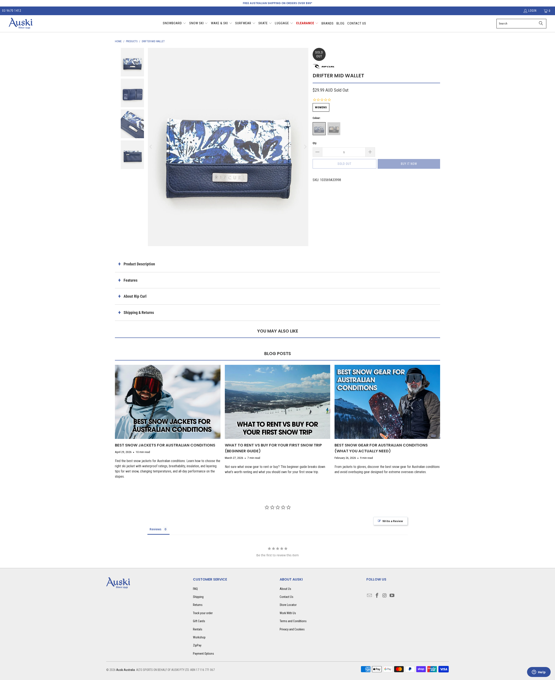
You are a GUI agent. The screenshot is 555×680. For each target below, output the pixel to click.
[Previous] (151, 147)
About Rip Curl (135, 296)
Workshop (199, 637)
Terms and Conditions (293, 621)
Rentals (197, 629)
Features (130, 280)
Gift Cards (199, 621)
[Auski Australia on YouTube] (392, 596)
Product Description (139, 264)
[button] (174, 23)
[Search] (540, 23)
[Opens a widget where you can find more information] (539, 672)
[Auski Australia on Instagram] (384, 596)
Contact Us (286, 597)
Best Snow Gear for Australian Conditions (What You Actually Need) (381, 448)
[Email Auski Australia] (369, 596)
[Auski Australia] (21, 23)
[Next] (305, 147)
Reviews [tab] (155, 529)
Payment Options (203, 653)
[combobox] (521, 23)
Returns (197, 605)
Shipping (198, 597)
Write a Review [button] (392, 521)
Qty (315, 143)
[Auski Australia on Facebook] (377, 596)
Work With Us (288, 613)
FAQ (195, 589)
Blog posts (277, 354)
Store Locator (288, 605)
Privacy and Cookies (292, 629)
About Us (285, 589)
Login (532, 10)
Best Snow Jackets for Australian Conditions (165, 445)
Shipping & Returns (139, 312)
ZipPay (197, 645)
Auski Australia (125, 670)
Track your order (203, 613)
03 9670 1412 (11, 10)
